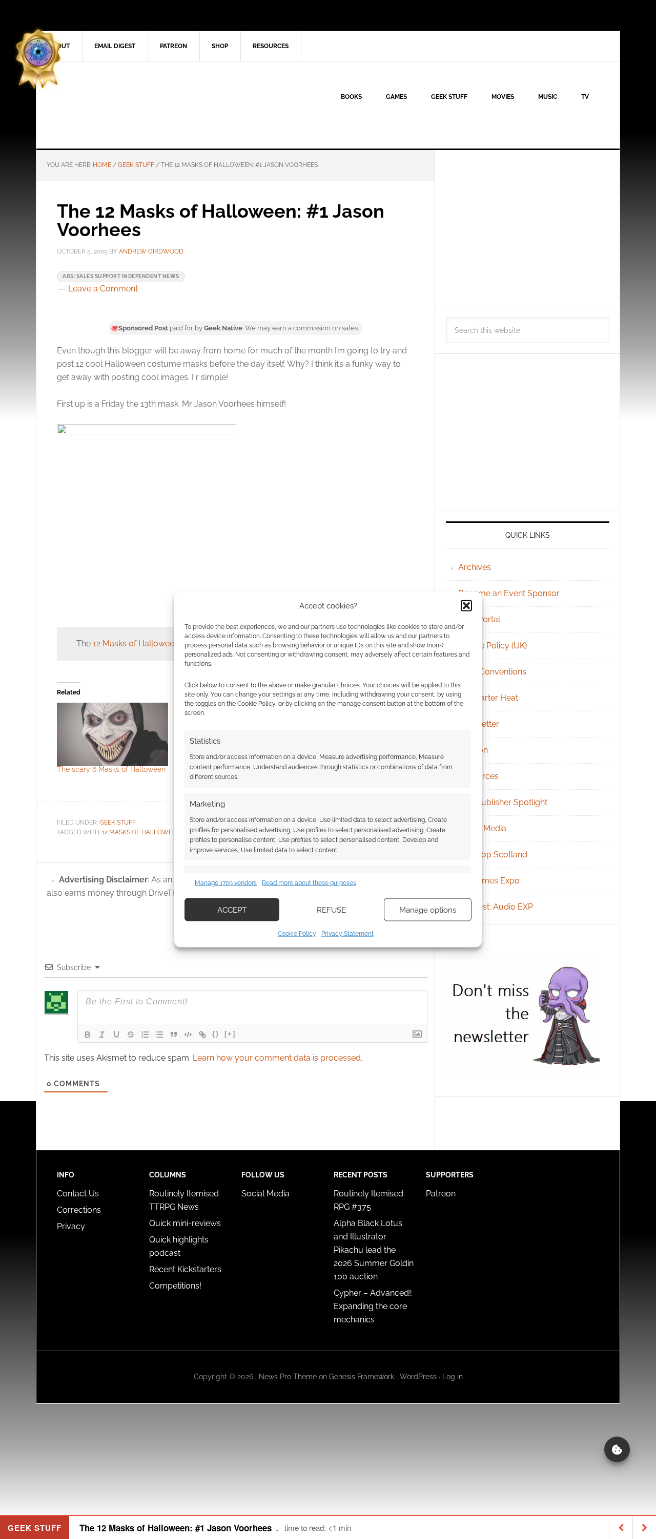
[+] (230, 1034)
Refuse (331, 909)
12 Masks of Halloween (136, 643)
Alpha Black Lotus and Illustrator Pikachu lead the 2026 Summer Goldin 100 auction (374, 1249)
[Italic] (102, 1034)
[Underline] (116, 1034)
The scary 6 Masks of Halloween (111, 769)
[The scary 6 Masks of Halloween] (112, 734)
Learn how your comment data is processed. (277, 1058)
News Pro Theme (288, 1377)
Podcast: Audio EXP (495, 907)
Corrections (79, 1210)
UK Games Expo (489, 881)
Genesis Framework (361, 1377)
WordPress (418, 1377)
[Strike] (131, 1034)
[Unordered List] (159, 1034)
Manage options (427, 909)
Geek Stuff (117, 822)
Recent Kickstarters (186, 1269)
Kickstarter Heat (488, 698)
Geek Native (123, 105)
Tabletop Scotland (492, 854)
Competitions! (175, 1286)
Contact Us (78, 1193)
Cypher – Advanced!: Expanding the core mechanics (373, 1306)
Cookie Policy (297, 933)
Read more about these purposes (309, 882)
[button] (466, 605)
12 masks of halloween (141, 832)
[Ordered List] (145, 1034)
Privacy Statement (347, 933)
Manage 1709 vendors (226, 882)
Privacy (71, 1226)
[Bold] (87, 1034)
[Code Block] (188, 1034)
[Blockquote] (174, 1034)
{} (215, 1034)
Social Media (482, 828)
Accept (232, 909)
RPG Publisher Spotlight (502, 802)
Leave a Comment (103, 288)
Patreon (441, 1193)
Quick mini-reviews (185, 1223)
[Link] (202, 1034)
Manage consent (617, 1449)
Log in (452, 1377)
